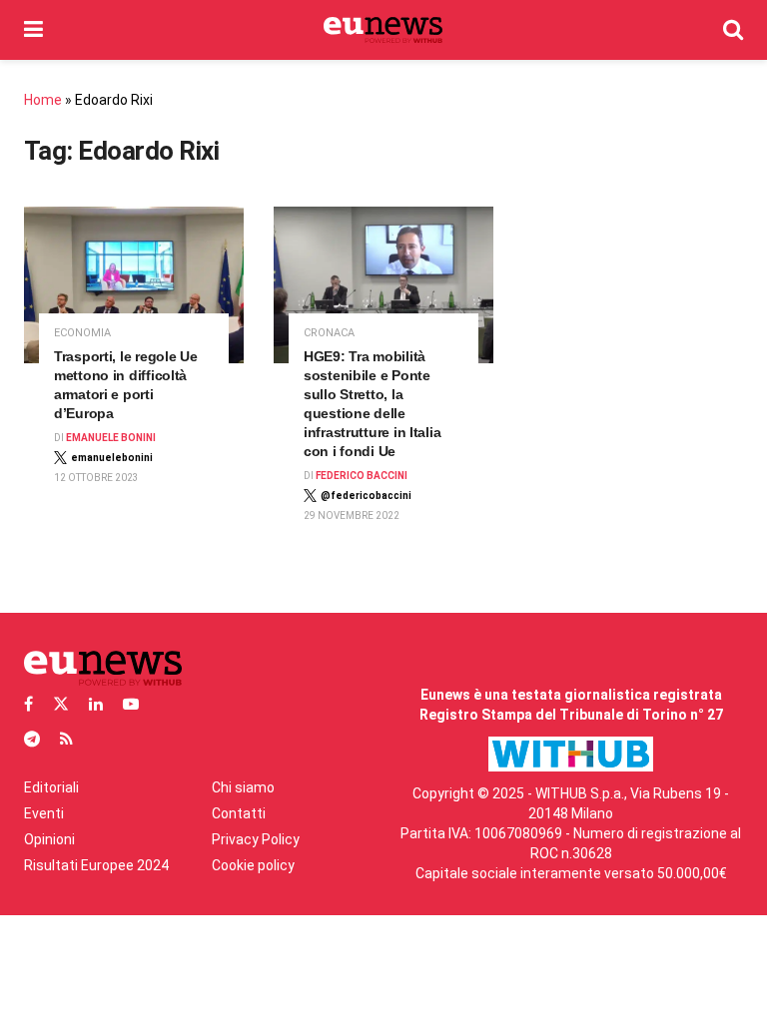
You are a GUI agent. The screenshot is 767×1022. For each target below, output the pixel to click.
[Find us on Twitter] (61, 704)
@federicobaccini (366, 495)
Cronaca (329, 332)
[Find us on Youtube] (131, 704)
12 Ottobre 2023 (96, 477)
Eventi (44, 813)
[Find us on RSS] (66, 739)
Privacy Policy (256, 839)
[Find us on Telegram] (32, 739)
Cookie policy (253, 865)
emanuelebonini (112, 457)
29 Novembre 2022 (351, 515)
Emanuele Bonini (111, 437)
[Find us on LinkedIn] (96, 704)
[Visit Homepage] (383, 30)
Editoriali (51, 787)
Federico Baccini (361, 475)
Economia (82, 332)
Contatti (239, 813)
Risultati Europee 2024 (96, 865)
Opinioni (49, 839)
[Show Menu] (33, 30)
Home (43, 100)
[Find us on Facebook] (28, 704)
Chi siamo (243, 787)
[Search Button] (733, 30)
